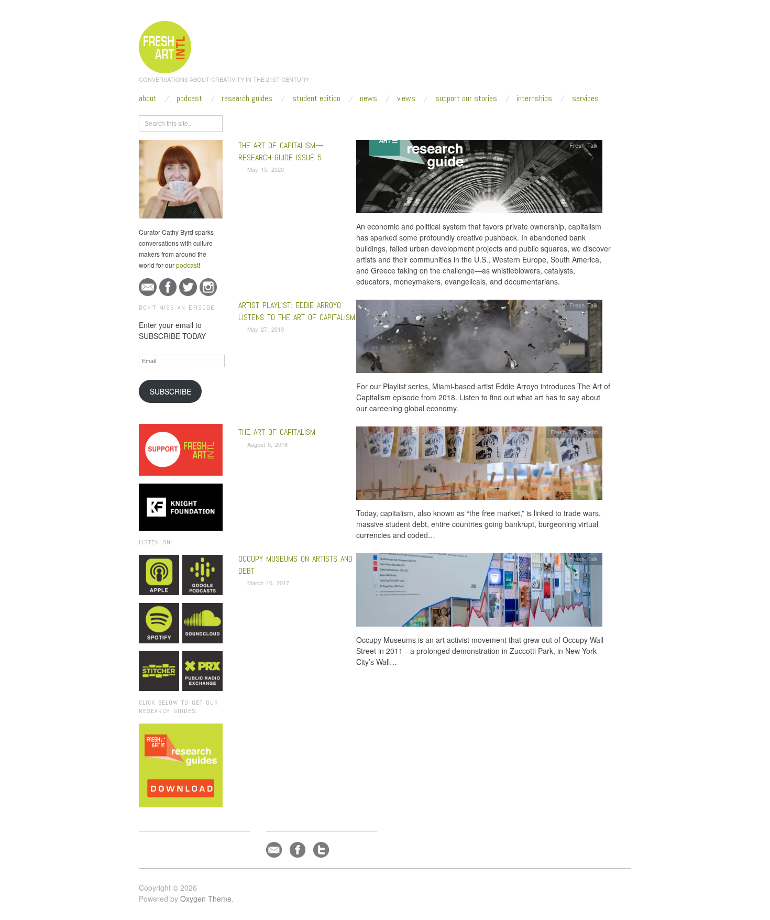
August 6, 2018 (267, 444)
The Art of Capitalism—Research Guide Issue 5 (281, 151)
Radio (590, 432)
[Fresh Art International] (165, 46)
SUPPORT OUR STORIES (466, 98)
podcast (187, 264)
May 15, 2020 (265, 169)
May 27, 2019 (265, 329)
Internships (534, 98)
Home (279, 121)
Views (406, 98)
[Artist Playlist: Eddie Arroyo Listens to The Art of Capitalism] (479, 339)
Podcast (189, 98)
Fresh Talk (583, 145)
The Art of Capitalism (276, 431)
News (368, 98)
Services (585, 98)
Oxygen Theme (206, 898)
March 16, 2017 (268, 582)
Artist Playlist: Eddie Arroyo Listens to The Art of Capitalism (296, 311)
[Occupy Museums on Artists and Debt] (479, 592)
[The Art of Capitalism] (479, 466)
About (148, 98)
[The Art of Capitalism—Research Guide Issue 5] (479, 179)
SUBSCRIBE (170, 391)
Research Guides (247, 98)
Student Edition (316, 98)
